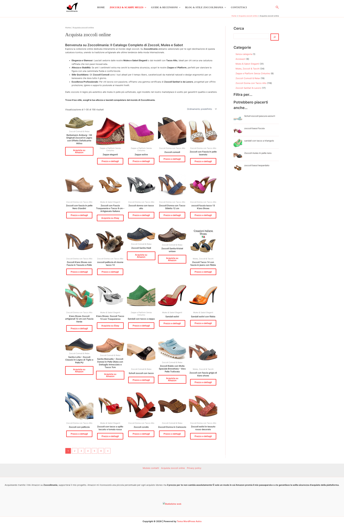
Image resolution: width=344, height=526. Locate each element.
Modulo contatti (151, 468)
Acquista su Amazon (79, 151)
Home (101, 7)
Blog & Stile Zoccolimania (204, 7)
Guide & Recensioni (164, 7)
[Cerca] (274, 37)
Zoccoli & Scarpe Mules (126, 7)
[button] (144, 7)
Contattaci (239, 7)
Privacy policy (194, 468)
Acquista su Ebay (110, 218)
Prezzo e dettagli (110, 161)
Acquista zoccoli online (173, 468)
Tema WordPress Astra (189, 521)
